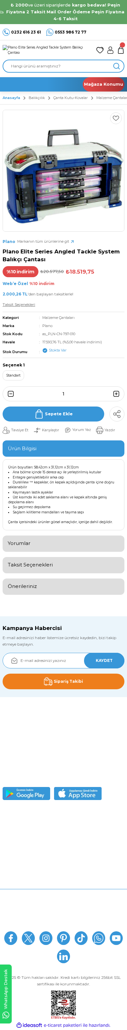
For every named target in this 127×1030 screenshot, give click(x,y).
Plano (47, 325)
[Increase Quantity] (118, 393)
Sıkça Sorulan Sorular (63, 904)
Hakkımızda (64, 895)
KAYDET (104, 660)
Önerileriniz (22, 586)
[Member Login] (110, 50)
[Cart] (120, 50)
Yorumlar (19, 543)
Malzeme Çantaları (58, 317)
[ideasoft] (29, 1025)
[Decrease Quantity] (9, 393)
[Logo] (47, 50)
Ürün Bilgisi (22, 448)
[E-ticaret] (63, 1025)
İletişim (63, 924)
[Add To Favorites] (116, 118)
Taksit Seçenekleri (30, 565)
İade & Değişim (63, 914)
